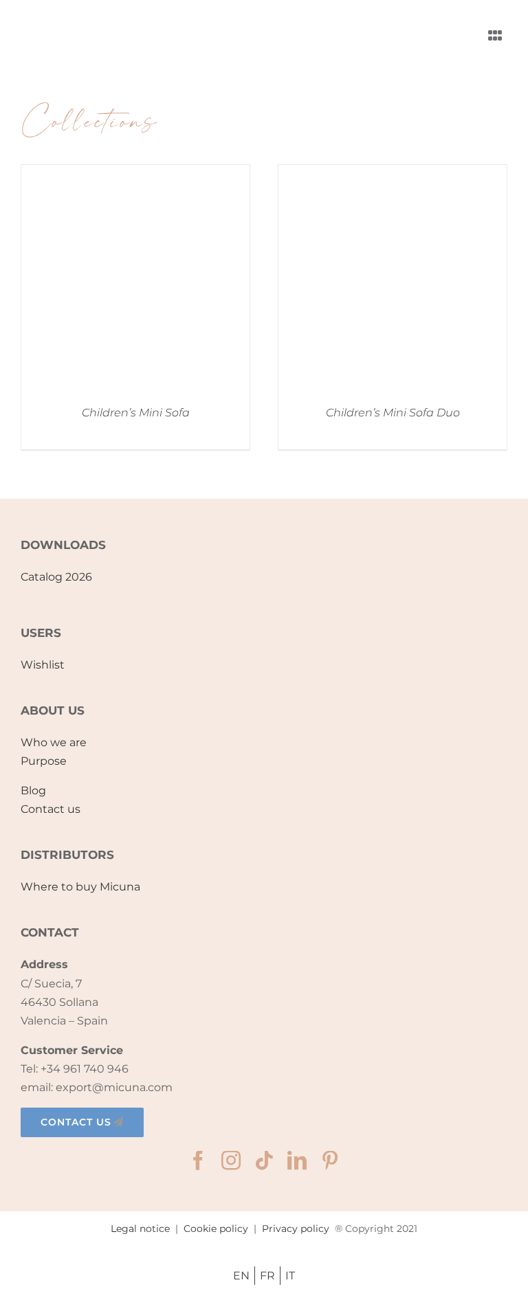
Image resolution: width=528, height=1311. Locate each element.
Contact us (50, 809)
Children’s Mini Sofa (136, 412)
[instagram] (231, 1160)
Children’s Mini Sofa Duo (393, 412)
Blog (33, 790)
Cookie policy (216, 1228)
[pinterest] (330, 1160)
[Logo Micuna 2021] (82, 17)
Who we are (54, 742)
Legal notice (140, 1228)
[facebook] (198, 1160)
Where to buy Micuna (80, 886)
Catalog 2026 (56, 576)
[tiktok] (264, 1160)
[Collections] (135, 279)
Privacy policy (295, 1228)
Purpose (44, 760)
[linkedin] (297, 1160)
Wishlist (43, 664)
